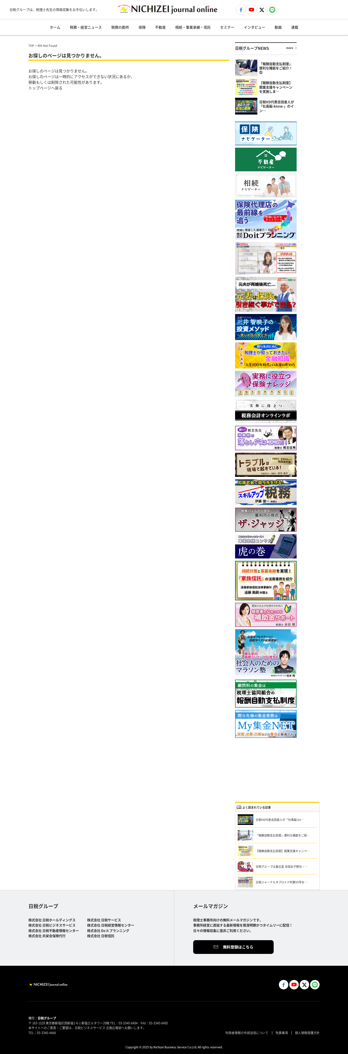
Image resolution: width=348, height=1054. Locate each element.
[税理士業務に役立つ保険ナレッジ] (266, 384)
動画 (278, 27)
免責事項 (282, 1032)
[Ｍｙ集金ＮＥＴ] (266, 724)
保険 (142, 27)
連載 (294, 27)
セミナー (227, 27)
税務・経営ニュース (86, 27)
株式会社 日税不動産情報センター (53, 930)
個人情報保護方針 (307, 1032)
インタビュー (254, 27)
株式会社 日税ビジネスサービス (52, 925)
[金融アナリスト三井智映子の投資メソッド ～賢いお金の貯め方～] (266, 327)
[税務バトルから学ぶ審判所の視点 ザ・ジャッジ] (266, 520)
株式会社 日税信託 (100, 935)
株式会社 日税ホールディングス (52, 919)
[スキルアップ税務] (266, 492)
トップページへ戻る (45, 88)
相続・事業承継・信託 (193, 27)
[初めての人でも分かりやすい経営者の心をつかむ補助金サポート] (266, 615)
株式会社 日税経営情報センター (110, 925)
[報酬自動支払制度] (266, 694)
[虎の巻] (266, 546)
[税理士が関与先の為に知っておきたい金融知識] (266, 355)
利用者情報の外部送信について (246, 1032)
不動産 (160, 27)
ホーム (55, 27)
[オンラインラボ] (266, 411)
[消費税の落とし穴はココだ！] (266, 438)
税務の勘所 (120, 27)
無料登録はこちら (238, 947)
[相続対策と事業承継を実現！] (266, 581)
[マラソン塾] (266, 653)
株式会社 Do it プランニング (108, 930)
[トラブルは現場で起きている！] (266, 465)
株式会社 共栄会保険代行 (47, 935)
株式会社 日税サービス (104, 919)
